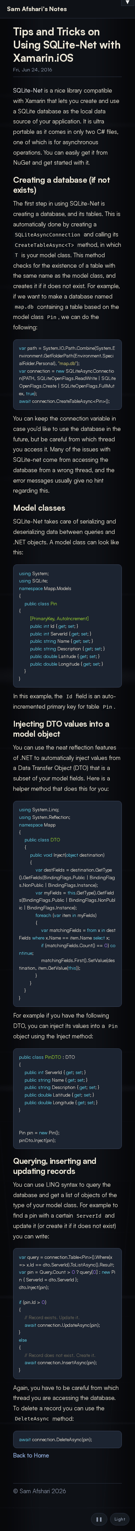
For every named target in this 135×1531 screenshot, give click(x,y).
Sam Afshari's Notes (37, 8)
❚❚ (99, 1519)
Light (120, 1519)
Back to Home (31, 1455)
